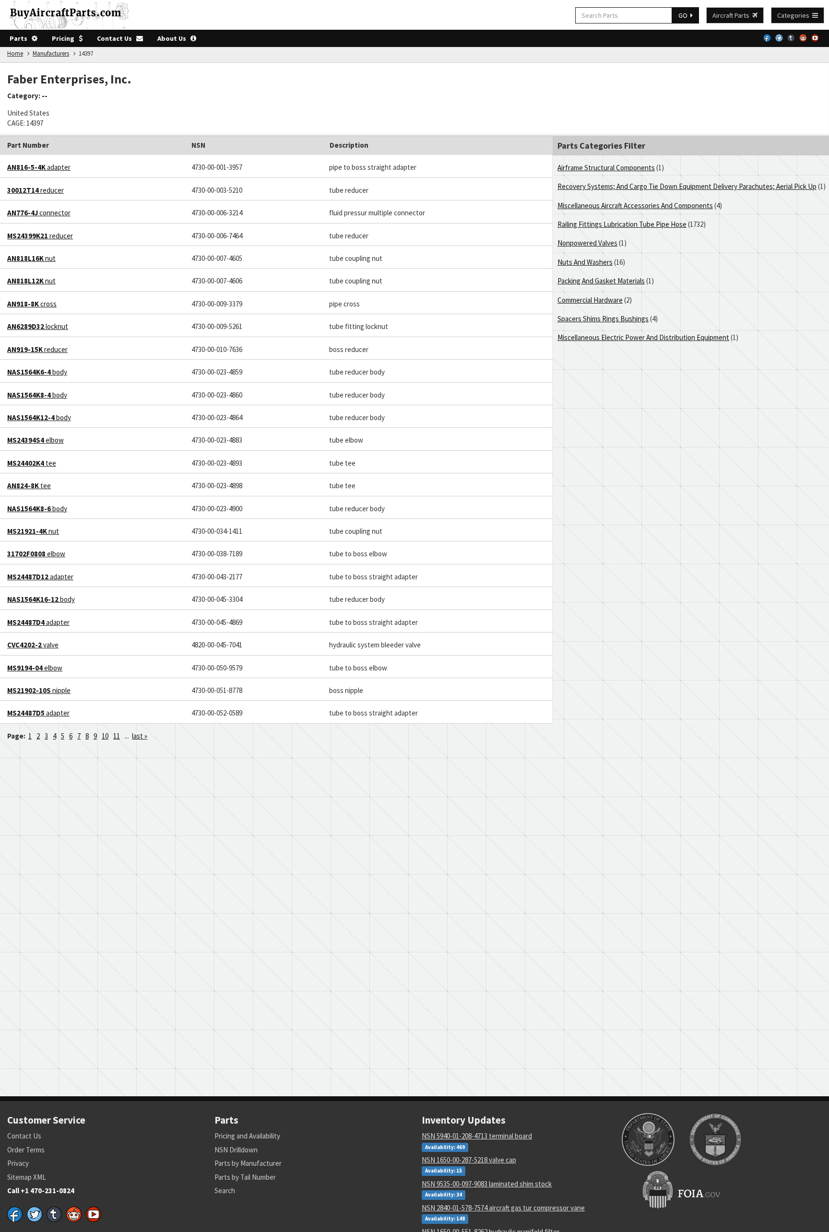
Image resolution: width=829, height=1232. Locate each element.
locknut (37, 326)
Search (224, 1190)
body (37, 371)
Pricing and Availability (247, 1135)
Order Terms (26, 1149)
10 (105, 735)
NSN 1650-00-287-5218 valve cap (469, 1159)
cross (32, 303)
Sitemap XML (26, 1177)
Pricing (65, 38)
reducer (35, 190)
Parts (21, 38)
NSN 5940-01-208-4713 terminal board (477, 1135)
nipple (39, 690)
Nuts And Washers (585, 262)
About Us (173, 38)
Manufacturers (51, 53)
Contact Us (116, 38)
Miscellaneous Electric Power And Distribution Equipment (643, 337)
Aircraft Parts (732, 15)
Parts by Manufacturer (248, 1163)
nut (31, 258)
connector (39, 212)
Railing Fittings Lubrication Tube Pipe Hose (622, 224)
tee (31, 463)
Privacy (18, 1163)
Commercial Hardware (590, 300)
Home (15, 53)
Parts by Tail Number (245, 1177)
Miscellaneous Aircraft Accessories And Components (635, 205)
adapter (39, 167)
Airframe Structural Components (606, 167)
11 (116, 735)
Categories (794, 15)
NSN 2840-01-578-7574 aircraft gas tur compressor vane (503, 1207)
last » (139, 735)
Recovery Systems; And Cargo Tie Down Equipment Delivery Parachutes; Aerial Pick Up (687, 186)
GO (684, 15)
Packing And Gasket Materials (601, 280)
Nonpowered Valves (587, 242)
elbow (35, 440)
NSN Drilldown (236, 1149)
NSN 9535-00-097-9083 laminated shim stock (487, 1183)
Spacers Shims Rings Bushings (603, 318)
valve (33, 644)
